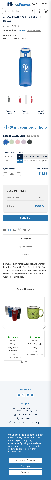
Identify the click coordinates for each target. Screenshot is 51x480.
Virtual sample (41, 112)
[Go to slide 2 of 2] (26, 362)
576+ (45, 156)
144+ (32, 156)
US (14, 422)
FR (32, 422)
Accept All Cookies (25, 460)
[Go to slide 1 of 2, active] (22, 362)
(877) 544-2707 (27, 418)
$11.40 (26, 161)
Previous (3, 326)
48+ (19, 156)
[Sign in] (39, 11)
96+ (25, 156)
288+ (38, 156)
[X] (19, 230)
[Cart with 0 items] (46, 11)
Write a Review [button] (34, 30)
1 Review (25, 254)
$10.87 (32, 161)
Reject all (25, 472)
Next (44, 326)
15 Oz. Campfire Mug (35, 345)
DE (23, 422)
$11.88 (19, 161)
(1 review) (21, 30)
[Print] (14, 230)
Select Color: (21, 136)
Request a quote (10, 112)
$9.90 (44, 161)
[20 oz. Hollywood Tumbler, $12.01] (12, 312)
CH (41, 422)
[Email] (9, 230)
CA (18, 422)
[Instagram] (28, 395)
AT (27, 422)
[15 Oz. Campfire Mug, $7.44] (35, 312)
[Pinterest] (29, 230)
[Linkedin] (24, 230)
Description (25, 238)
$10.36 (38, 161)
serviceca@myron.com (27, 414)
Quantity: (9, 168)
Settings (25, 466)
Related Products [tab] (25, 288)
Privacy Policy (15, 451)
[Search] (31, 11)
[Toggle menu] (3, 3)
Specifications (25, 246)
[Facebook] (4, 230)
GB (36, 422)
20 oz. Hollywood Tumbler (13, 347)
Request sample (25, 112)
